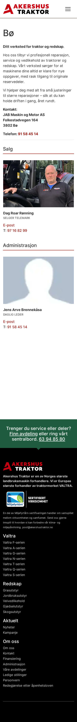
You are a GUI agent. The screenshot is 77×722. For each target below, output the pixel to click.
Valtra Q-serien (14, 569)
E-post (9, 225)
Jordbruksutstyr (15, 596)
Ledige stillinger (15, 675)
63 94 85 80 (52, 439)
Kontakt (8, 653)
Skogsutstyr (12, 612)
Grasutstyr (11, 590)
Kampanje (10, 632)
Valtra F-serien (14, 542)
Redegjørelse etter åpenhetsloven (28, 685)
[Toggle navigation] (68, 9)
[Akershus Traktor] (26, 8)
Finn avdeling (23, 433)
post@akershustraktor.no (37, 527)
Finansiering (12, 659)
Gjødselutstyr (13, 606)
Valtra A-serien (14, 548)
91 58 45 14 (28, 134)
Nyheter (9, 627)
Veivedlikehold (14, 601)
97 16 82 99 (17, 230)
